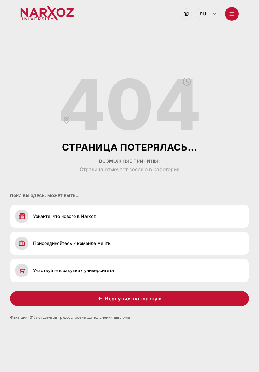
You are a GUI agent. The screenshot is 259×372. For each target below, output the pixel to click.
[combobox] (208, 14)
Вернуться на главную (133, 298)
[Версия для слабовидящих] (186, 14)
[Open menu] (232, 14)
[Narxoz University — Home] (47, 13)
